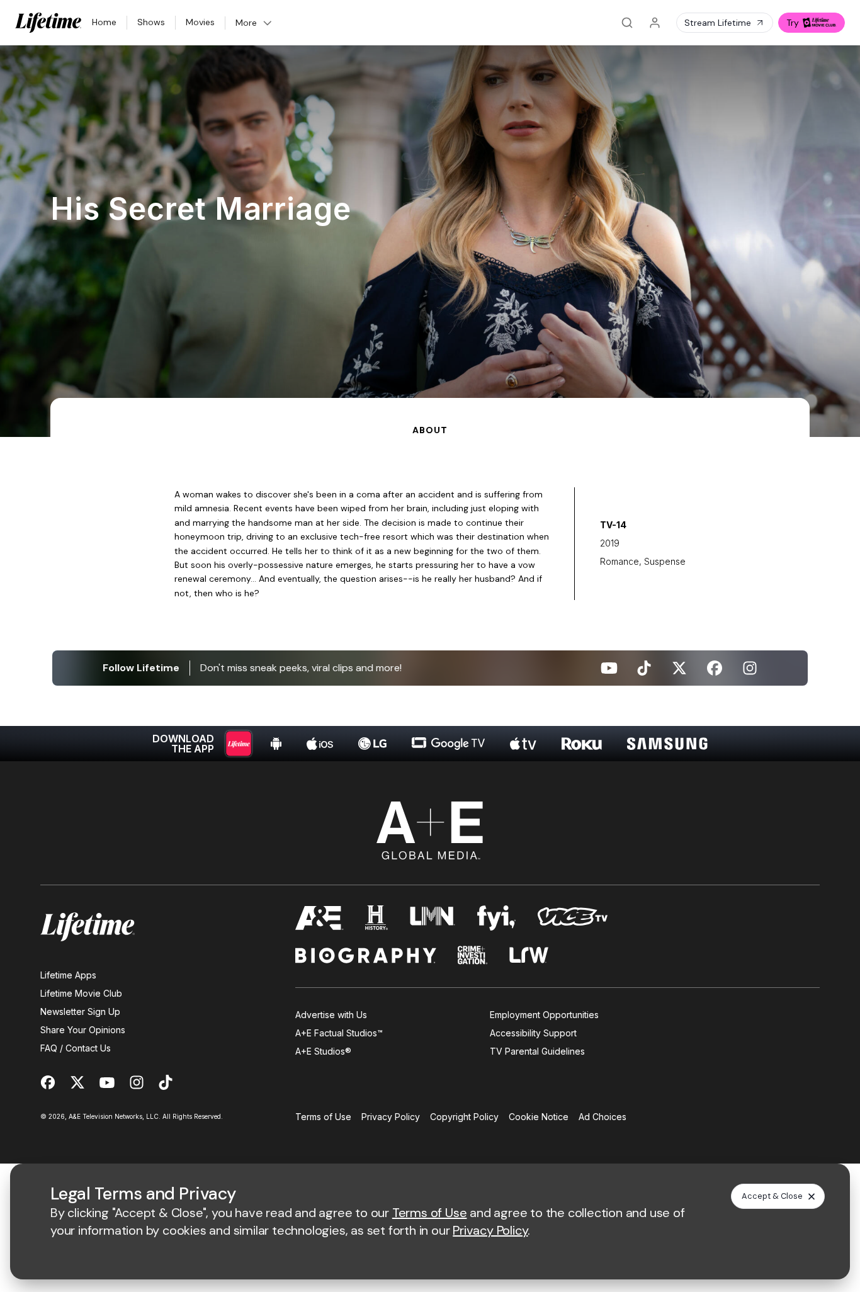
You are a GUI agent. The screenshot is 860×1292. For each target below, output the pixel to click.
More (246, 22)
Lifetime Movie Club (81, 993)
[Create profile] (654, 22)
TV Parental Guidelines (537, 1051)
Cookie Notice (539, 1116)
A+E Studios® (323, 1051)
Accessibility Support (533, 1033)
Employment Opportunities (544, 1014)
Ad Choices (602, 1116)
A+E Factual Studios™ (339, 1033)
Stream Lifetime (717, 22)
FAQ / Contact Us (75, 1048)
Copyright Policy (464, 1116)
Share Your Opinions (82, 1029)
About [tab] (429, 430)
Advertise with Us (331, 1014)
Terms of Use (323, 1116)
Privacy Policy (390, 1116)
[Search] (627, 22)
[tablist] (430, 417)
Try (792, 22)
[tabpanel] (430, 599)
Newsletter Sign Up (80, 1011)
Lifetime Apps (68, 975)
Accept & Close (772, 1196)
